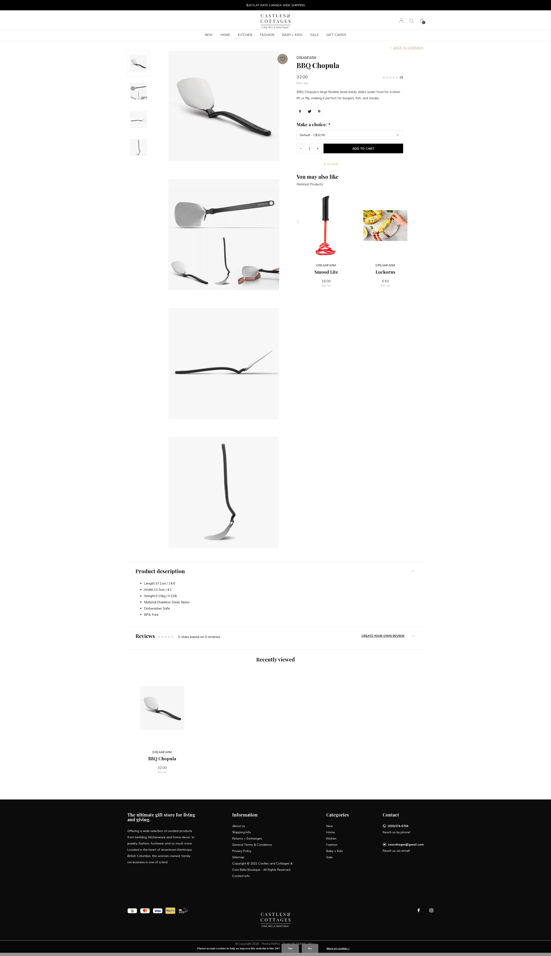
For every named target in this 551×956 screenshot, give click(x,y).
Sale (314, 35)
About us (238, 826)
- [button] (301, 148)
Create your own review (383, 636)
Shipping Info (241, 832)
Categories (337, 815)
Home (225, 35)
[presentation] (298, 222)
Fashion (267, 35)
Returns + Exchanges (247, 838)
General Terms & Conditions (252, 845)
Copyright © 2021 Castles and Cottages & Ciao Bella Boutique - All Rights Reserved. (262, 866)
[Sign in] (401, 20)
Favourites (282, 59)
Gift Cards (336, 35)
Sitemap (238, 857)
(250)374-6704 (398, 826)
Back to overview (409, 48)
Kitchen (245, 35)
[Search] (412, 20)
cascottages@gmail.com (406, 844)
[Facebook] (419, 910)
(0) (401, 77)
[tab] (275, 571)
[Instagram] (431, 910)
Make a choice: (313, 124)
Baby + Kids (292, 35)
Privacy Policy (241, 851)
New (209, 35)
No (310, 948)
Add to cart (363, 149)
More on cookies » (338, 948)
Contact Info (241, 876)
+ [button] (317, 148)
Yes (290, 948)
